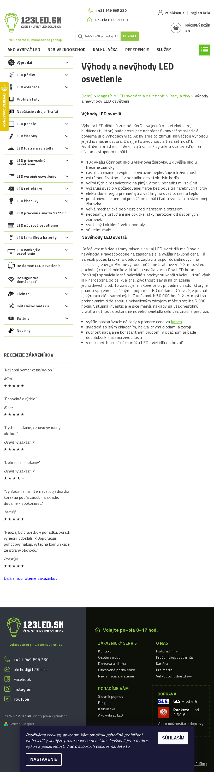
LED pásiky (26, 74)
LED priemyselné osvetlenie (31, 162)
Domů (87, 96)
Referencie (137, 49)
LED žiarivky (27, 136)
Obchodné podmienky (116, 670)
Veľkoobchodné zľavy (174, 676)
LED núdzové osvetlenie (37, 225)
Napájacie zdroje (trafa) (37, 111)
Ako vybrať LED (24, 49)
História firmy (167, 651)
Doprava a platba (112, 663)
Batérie (23, 318)
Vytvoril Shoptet (22, 724)
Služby (164, 49)
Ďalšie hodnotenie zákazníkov (31, 578)
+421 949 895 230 (31, 659)
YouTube (21, 699)
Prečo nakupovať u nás (175, 657)
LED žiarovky (27, 200)
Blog (101, 702)
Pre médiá (164, 670)
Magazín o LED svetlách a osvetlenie (131, 96)
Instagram (23, 689)
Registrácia (199, 12)
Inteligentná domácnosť (27, 279)
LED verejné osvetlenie (36, 176)
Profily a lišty (28, 99)
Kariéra (162, 663)
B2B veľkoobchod (66, 49)
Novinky (23, 330)
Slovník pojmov (110, 696)
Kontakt (104, 651)
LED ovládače (28, 87)
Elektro (23, 293)
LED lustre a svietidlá (35, 148)
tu (127, 746)
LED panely (26, 123)
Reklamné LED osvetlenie (39, 265)
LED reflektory (29, 188)
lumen (176, 322)
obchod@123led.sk (31, 669)
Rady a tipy (179, 96)
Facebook (22, 679)
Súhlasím (173, 738)
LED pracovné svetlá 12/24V (41, 213)
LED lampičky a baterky (37, 237)
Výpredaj (24, 62)
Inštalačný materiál (34, 306)
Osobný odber (110, 657)
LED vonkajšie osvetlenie (28, 251)
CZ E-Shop (198, 764)
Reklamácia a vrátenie (116, 676)
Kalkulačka (105, 49)
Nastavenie (43, 759)
